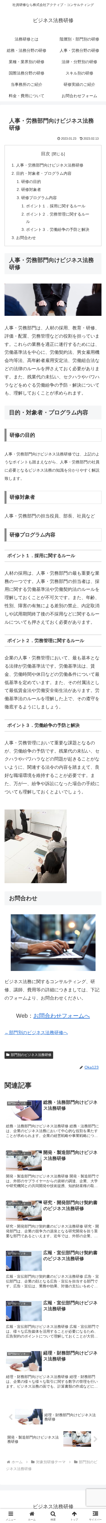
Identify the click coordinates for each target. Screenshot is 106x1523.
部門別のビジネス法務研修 (31, 1055)
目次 (45, 153)
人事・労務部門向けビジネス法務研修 (49, 165)
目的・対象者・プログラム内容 (44, 173)
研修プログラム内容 (39, 197)
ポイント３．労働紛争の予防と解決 (57, 229)
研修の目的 (31, 181)
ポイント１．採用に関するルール (55, 206)
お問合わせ (26, 237)
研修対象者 (31, 189)
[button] (95, 1002)
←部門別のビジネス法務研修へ (36, 1032)
